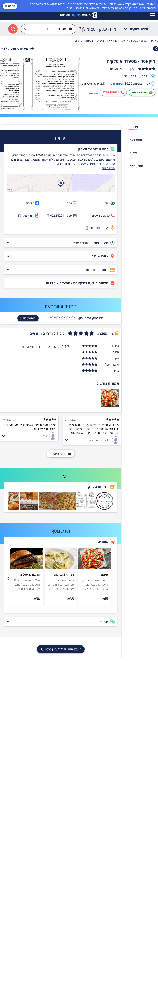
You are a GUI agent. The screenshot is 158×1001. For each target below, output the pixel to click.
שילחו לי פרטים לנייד (14, 49)
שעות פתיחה (115, 83)
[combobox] (48, 29)
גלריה (133, 153)
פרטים (133, 127)
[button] (61, 149)
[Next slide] (8, 578)
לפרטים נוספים (75, 8)
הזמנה (88, 598)
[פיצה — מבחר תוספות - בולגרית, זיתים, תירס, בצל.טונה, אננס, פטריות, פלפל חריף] (94, 558)
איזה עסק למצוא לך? (97, 29)
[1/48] (41, 84)
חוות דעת (135, 140)
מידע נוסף (136, 166)
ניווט (106, 203)
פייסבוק (29, 203)
